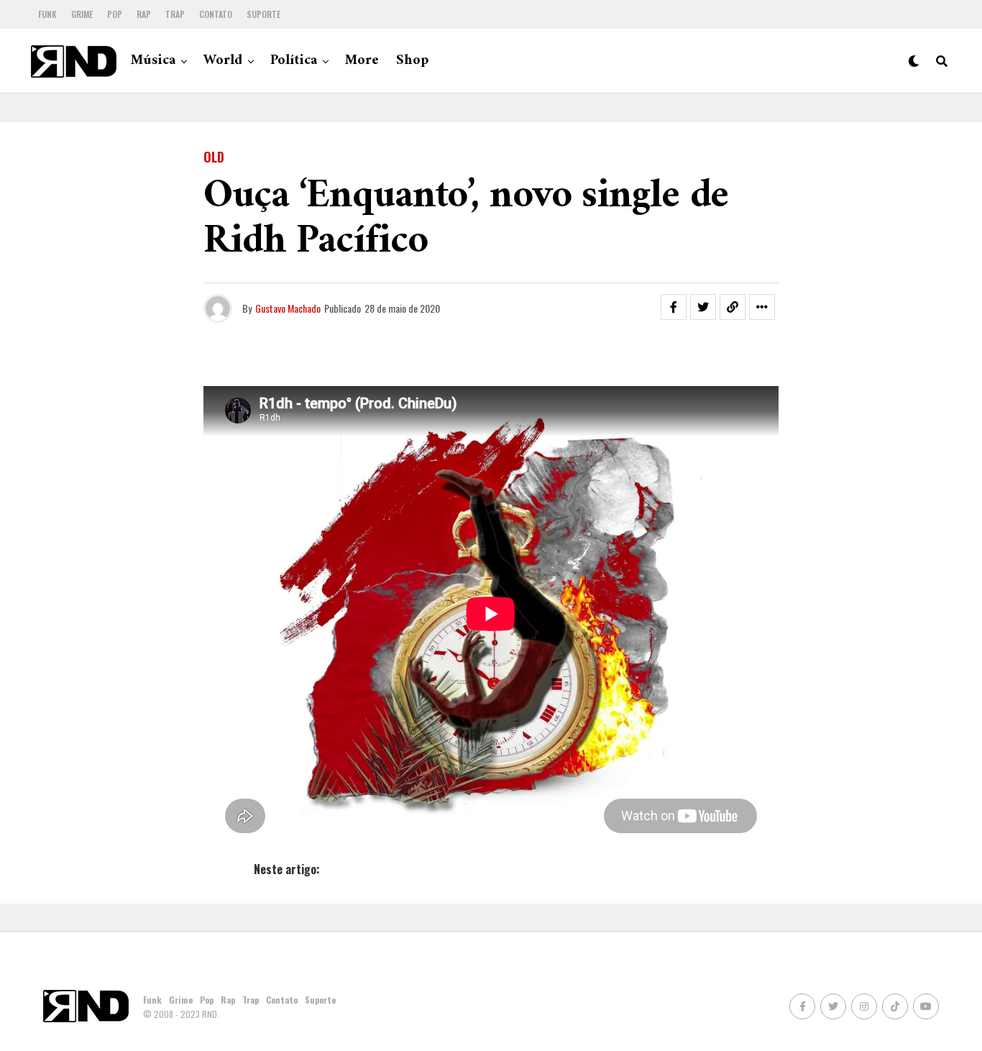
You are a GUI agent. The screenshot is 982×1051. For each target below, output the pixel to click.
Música (153, 60)
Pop (114, 14)
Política (293, 60)
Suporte (263, 14)
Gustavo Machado (288, 308)
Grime (82, 14)
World (222, 60)
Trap (175, 14)
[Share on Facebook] (674, 307)
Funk (47, 14)
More (362, 60)
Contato (215, 14)
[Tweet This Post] (703, 307)
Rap (144, 14)
